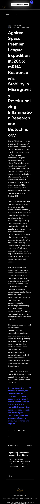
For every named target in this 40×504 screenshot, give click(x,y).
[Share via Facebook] (9, 430)
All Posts (9, 15)
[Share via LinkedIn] (19, 430)
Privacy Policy (6, 498)
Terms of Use (14, 498)
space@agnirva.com (19, 495)
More (18, 15)
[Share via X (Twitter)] (14, 430)
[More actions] (31, 26)
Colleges (35, 498)
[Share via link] (24, 430)
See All (29, 445)
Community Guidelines (25, 498)
